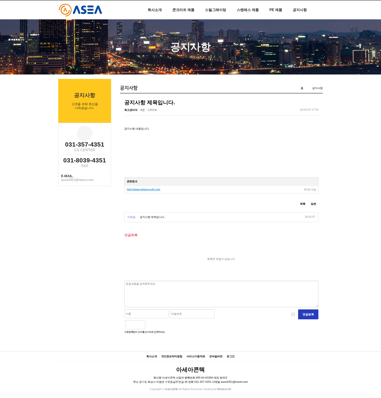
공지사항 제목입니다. (152, 217)
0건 (142, 110)
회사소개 (155, 10)
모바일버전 (215, 356)
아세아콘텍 (190, 369)
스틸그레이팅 (215, 10)
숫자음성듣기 (150, 324)
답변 (313, 203)
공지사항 (300, 10)
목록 (302, 203)
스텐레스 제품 (248, 10)
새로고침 (159, 324)
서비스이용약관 (196, 356)
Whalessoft (224, 389)
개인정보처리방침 (171, 356)
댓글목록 (131, 235)
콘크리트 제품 (183, 10)
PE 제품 (275, 10)
